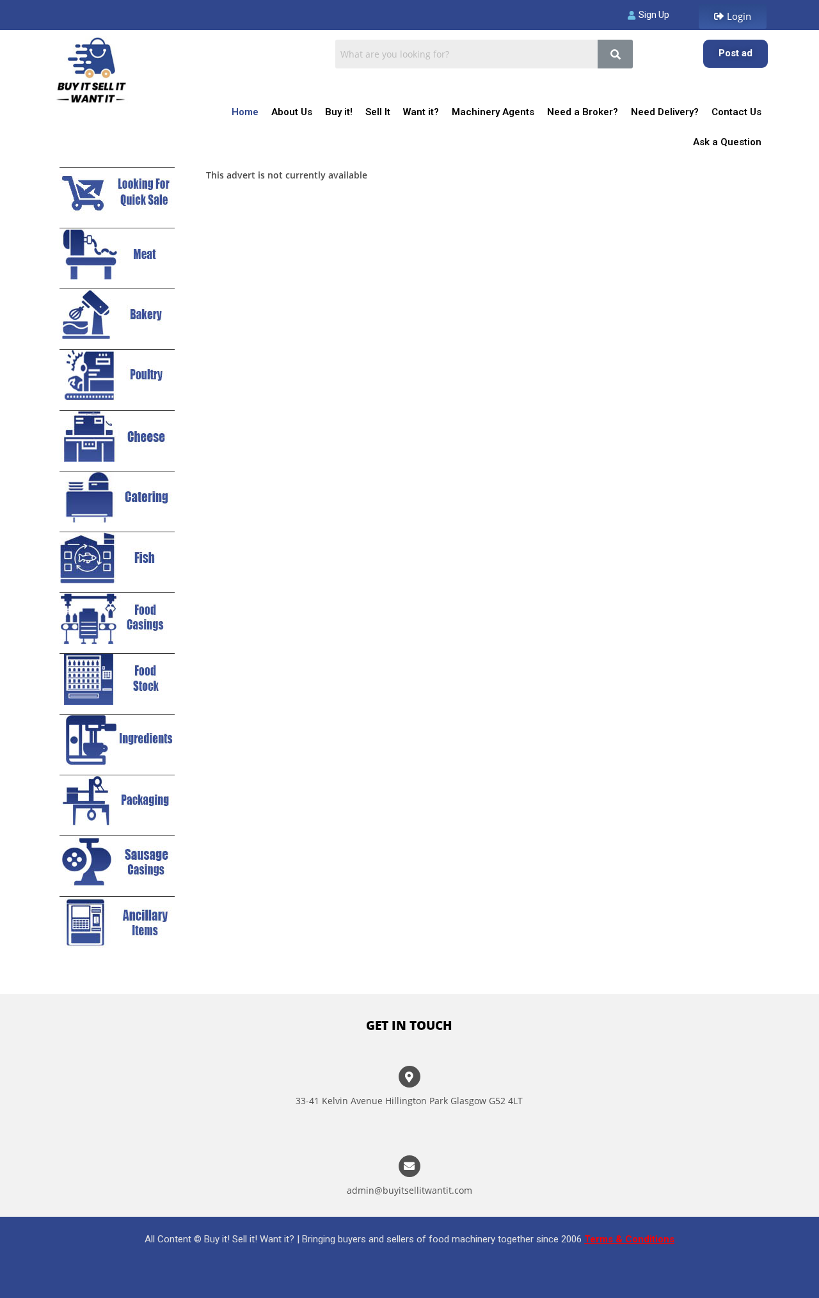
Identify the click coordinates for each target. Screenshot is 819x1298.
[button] (733, 16)
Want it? (421, 112)
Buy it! (339, 112)
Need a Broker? (582, 112)
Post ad (735, 53)
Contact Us (736, 112)
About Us (291, 112)
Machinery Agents (493, 112)
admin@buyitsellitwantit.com (409, 1190)
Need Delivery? (665, 112)
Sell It (377, 112)
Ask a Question (727, 142)
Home (245, 112)
